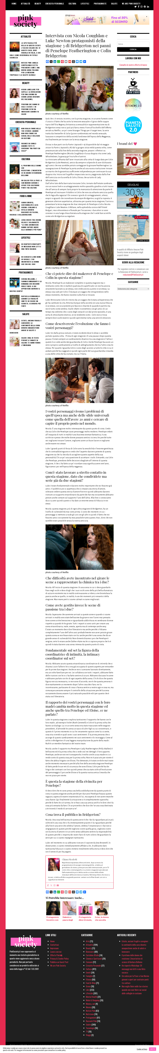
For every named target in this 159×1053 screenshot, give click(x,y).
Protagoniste (100, 3)
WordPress (146, 1045)
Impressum (54, 948)
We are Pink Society (131, 3)
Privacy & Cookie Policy (59, 958)
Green (88, 986)
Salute (114, 3)
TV (87, 1031)
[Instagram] (54, 885)
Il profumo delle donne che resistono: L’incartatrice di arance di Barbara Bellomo (132, 959)
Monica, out (90, 1003)
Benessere (90, 951)
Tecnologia (90, 1028)
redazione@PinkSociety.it (133, 274)
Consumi (89, 962)
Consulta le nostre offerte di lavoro (133, 64)
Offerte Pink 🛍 (56, 955)
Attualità (25, 3)
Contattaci (54, 944)
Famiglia (89, 975)
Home (14, 3)
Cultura (72, 3)
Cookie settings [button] (142, 1049)
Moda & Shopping (93, 1000)
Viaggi (88, 1035)
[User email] (58, 885)
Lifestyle (85, 3)
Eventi (88, 972)
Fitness (88, 979)
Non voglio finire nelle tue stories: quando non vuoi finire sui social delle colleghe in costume (135, 990)
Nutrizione (90, 1014)
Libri (87, 989)
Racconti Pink (91, 1021)
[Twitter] (51, 885)
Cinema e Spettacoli (94, 958)
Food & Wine (91, 982)
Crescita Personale (54, 3)
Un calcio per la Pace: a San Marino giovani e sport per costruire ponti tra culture (135, 979)
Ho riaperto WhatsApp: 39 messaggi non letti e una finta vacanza (133, 969)
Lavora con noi (55, 951)
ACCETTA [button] (152, 1049)
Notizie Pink (90, 1010)
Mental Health (91, 996)
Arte (87, 941)
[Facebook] (48, 885)
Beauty (38, 3)
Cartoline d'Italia (92, 955)
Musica (88, 1007)
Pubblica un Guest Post (59, 962)
